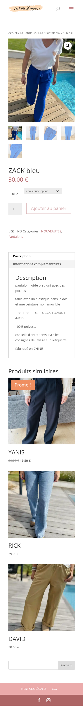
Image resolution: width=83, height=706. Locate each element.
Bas (40, 33)
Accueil (12, 33)
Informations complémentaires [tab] (37, 264)
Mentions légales (33, 689)
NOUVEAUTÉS (51, 231)
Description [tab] (22, 256)
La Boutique (28, 33)
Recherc (66, 665)
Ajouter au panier (48, 208)
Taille (14, 194)
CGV (54, 689)
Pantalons (52, 33)
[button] (68, 46)
